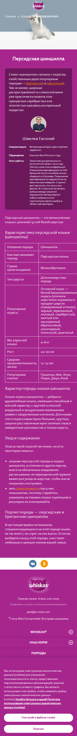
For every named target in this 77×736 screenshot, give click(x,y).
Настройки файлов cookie (38, 718)
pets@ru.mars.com (38, 612)
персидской (55, 83)
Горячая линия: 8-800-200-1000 (38, 599)
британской (34, 83)
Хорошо (38, 729)
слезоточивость (27, 488)
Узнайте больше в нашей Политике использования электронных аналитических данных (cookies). (32, 703)
